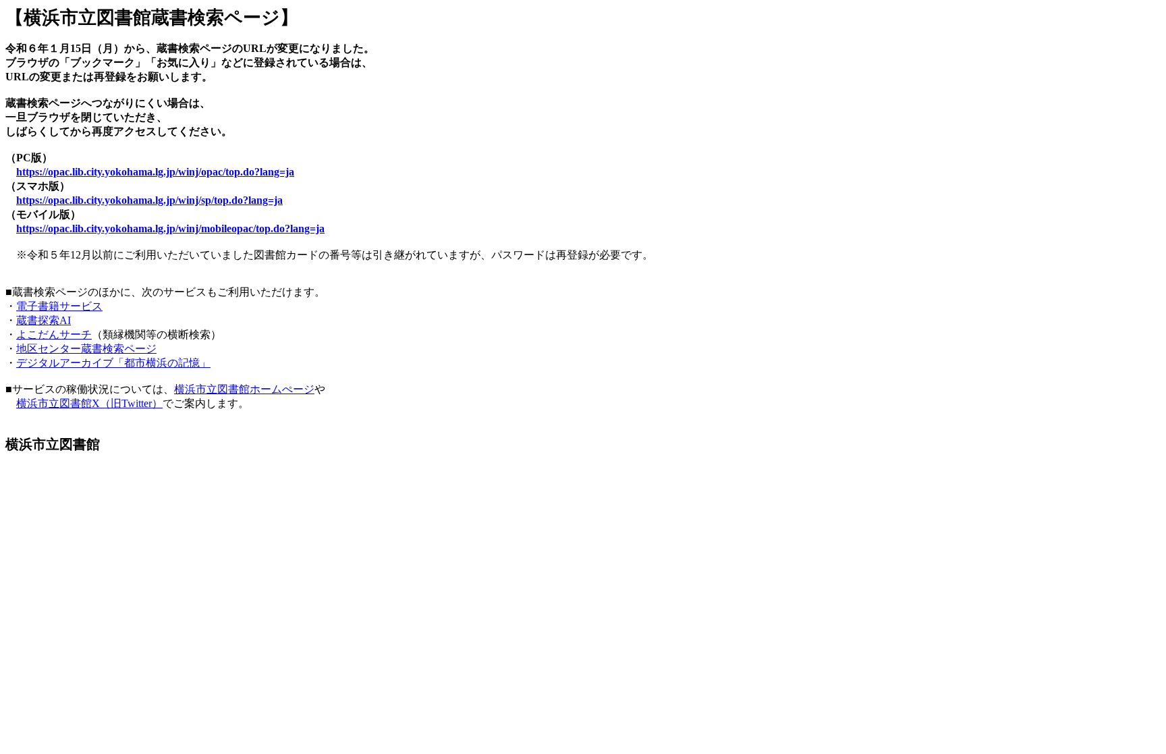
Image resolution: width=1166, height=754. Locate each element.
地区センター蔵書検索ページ (86, 348)
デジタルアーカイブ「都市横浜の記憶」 (113, 363)
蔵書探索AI (43, 320)
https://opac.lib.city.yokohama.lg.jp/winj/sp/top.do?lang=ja (149, 200)
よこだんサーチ (54, 334)
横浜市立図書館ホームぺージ (244, 389)
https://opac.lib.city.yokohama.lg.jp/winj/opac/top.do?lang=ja (155, 172)
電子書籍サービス (59, 306)
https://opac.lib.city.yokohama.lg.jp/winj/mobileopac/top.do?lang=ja (170, 228)
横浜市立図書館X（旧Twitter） (89, 403)
